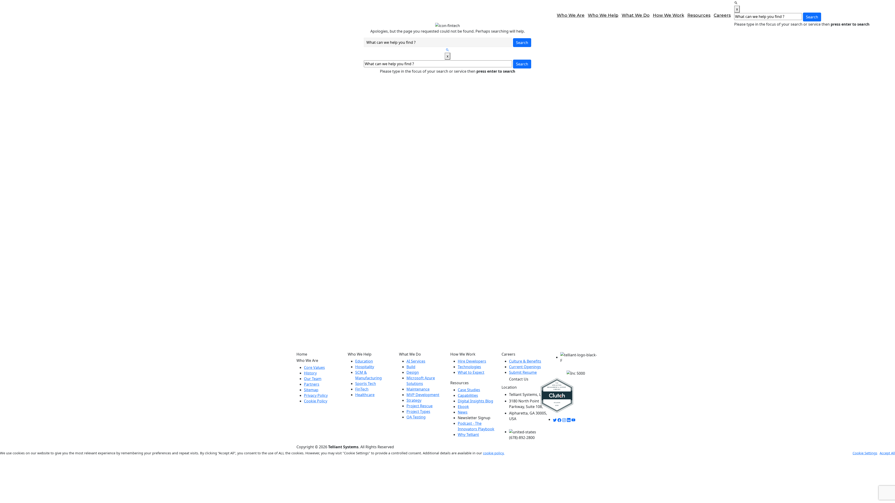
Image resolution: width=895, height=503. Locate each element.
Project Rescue (419, 405)
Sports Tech (365, 383)
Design (412, 372)
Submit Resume (523, 372)
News (463, 412)
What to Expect (471, 372)
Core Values (314, 367)
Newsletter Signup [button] (474, 417)
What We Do (636, 15)
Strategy (413, 400)
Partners (311, 384)
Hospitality (364, 366)
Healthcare (365, 394)
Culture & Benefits (525, 361)
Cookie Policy (315, 401)
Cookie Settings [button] (865, 453)
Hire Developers (472, 361)
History (310, 373)
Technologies (469, 366)
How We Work (668, 15)
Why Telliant (468, 434)
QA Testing (416, 417)
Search (812, 17)
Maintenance (418, 389)
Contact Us (880, 15)
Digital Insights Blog (475, 401)
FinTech (361, 389)
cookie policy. (493, 453)
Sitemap (311, 389)
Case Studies (469, 389)
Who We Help (603, 15)
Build (410, 366)
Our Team (312, 378)
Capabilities (468, 395)
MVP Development (422, 394)
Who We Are (571, 15)
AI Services (415, 361)
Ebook (463, 406)
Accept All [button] (887, 453)
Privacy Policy (316, 395)
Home (301, 354)
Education (364, 361)
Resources (698, 15)
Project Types (418, 411)
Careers (722, 15)
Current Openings (525, 366)
